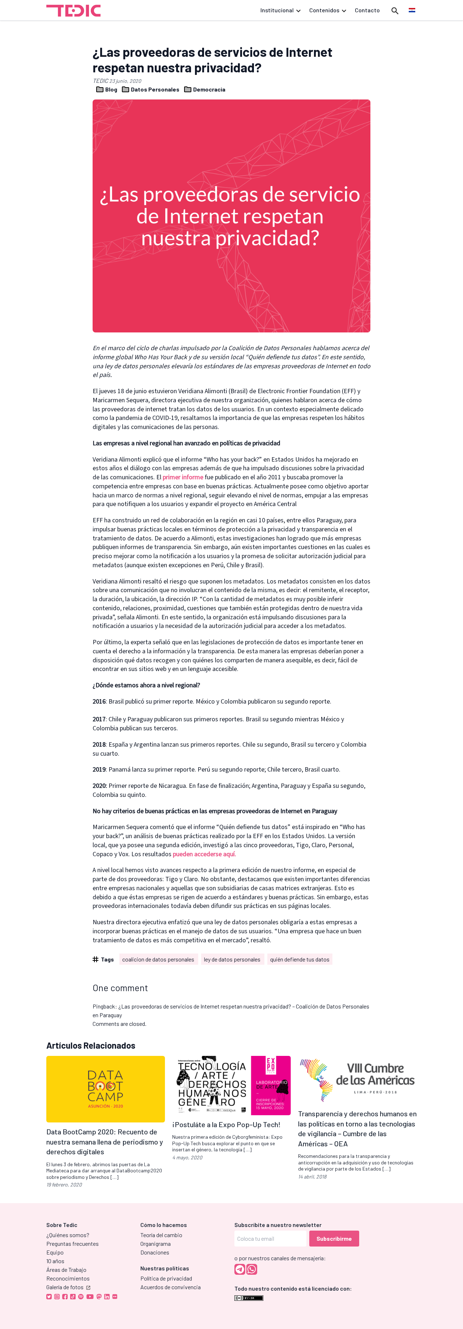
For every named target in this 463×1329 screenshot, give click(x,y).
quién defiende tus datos (300, 959)
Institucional (277, 10)
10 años (55, 1260)
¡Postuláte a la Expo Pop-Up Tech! (226, 1124)
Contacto (367, 10)
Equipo (55, 1252)
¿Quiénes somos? (67, 1234)
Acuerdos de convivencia (170, 1286)
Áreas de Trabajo (66, 1269)
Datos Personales (155, 89)
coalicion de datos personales (158, 959)
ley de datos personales (233, 959)
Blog (111, 89)
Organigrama (155, 1243)
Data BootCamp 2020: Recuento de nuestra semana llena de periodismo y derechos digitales (104, 1141)
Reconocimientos (68, 1278)
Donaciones (154, 1252)
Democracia (208, 89)
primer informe (183, 477)
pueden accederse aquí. (204, 854)
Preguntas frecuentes (72, 1243)
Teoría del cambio (161, 1234)
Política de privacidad (166, 1278)
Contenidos (324, 10)
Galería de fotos (65, 1286)
